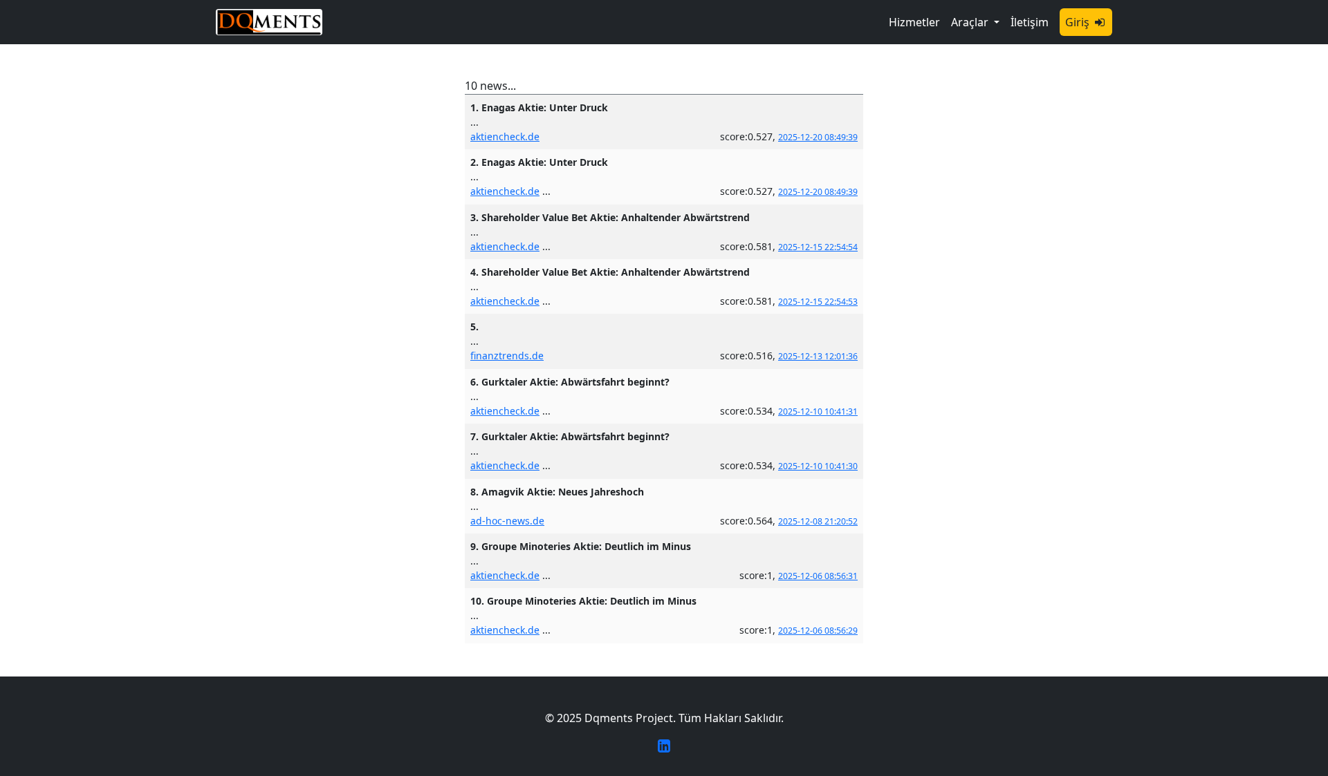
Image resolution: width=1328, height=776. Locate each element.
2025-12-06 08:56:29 (818, 630)
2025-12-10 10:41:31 (818, 411)
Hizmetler (914, 22)
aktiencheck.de (505, 136)
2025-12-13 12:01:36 (818, 356)
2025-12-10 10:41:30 (818, 466)
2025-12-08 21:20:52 (818, 521)
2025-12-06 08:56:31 (818, 576)
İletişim (1030, 22)
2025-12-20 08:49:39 (818, 137)
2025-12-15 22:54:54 (818, 247)
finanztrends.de (507, 355)
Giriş (1078, 22)
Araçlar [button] (971, 22)
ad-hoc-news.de (507, 520)
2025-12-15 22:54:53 (818, 301)
